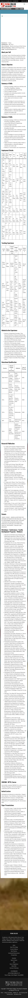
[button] (25, 9)
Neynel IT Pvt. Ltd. (14, 990)
